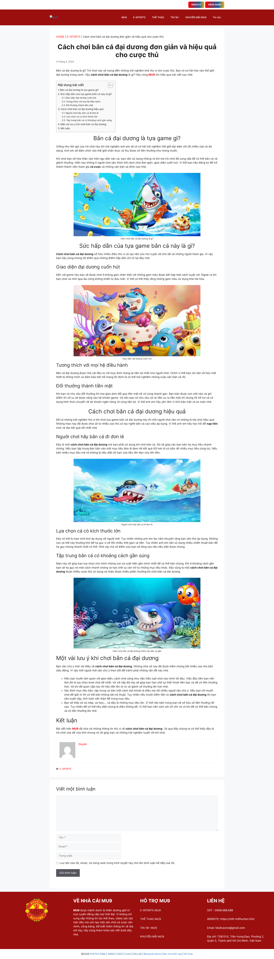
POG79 (94, 953)
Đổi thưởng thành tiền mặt (80, 105)
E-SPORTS (139, 17)
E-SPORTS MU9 (150, 910)
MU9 (124, 17)
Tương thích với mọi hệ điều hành (83, 101)
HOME (60, 36)
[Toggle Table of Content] (108, 85)
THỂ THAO (158, 17)
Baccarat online (152, 953)
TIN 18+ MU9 (148, 927)
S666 (103, 953)
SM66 (111, 953)
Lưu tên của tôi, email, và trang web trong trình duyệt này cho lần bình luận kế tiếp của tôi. (117, 863)
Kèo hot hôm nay (172, 953)
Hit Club (188, 953)
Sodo (128, 953)
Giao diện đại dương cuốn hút (80, 98)
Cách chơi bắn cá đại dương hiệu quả (82, 109)
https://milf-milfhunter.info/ (237, 919)
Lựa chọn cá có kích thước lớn (81, 116)
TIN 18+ (174, 17)
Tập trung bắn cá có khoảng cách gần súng (89, 120)
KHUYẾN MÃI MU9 (196, 17)
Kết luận (65, 128)
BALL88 (137, 953)
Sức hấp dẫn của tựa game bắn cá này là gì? (86, 94)
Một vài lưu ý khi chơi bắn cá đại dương (83, 124)
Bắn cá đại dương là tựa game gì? (79, 89)
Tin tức (217, 17)
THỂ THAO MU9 (150, 919)
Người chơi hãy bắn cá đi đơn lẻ (82, 113)
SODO (119, 953)
